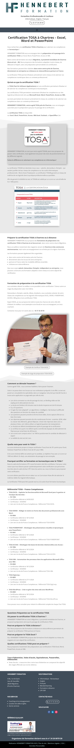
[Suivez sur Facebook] (49, 712)
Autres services (14, 706)
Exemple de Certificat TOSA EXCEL (37, 367)
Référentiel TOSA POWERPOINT (49, 540)
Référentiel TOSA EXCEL (47, 504)
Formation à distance (47, 688)
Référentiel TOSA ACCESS (47, 554)
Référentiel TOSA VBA (46, 571)
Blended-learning (46, 686)
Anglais (42, 681)
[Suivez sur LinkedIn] (52, 712)
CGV (62, 743)
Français (43, 683)
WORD (51, 296)
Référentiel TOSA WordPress (48, 599)
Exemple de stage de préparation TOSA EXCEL (37, 374)
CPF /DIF (43, 690)
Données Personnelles (37, 746)
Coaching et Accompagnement (19, 701)
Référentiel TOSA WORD (47, 523)
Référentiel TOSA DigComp (48, 584)
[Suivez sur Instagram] (56, 712)
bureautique (13, 49)
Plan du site (42, 743)
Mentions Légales (54, 743)
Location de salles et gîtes (17, 704)
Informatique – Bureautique (49, 679)
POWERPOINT (59, 296)
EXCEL (47, 296)
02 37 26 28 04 (38, 23)
